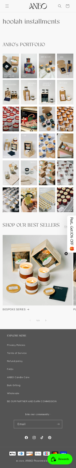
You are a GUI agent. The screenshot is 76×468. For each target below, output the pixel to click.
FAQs (10, 369)
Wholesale (13, 393)
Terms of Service (17, 353)
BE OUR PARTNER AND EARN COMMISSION (32, 401)
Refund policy (15, 361)
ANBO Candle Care (18, 377)
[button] (7, 6)
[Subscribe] (58, 424)
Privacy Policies (16, 345)
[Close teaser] (66, 253)
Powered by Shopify (47, 460)
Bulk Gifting (13, 385)
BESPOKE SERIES (14, 309)
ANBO (29, 460)
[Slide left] (30, 320)
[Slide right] (46, 320)
